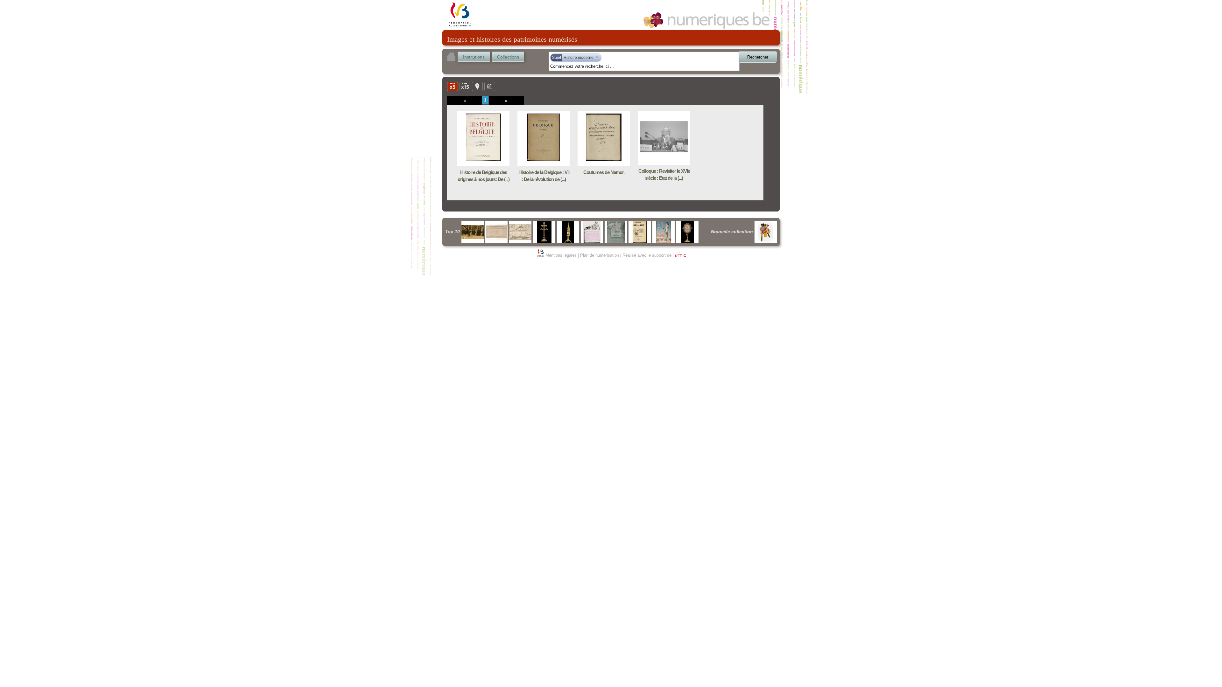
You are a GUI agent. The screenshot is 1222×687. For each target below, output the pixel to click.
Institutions (474, 56)
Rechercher (757, 57)
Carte (477, 86)
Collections (508, 56)
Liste (465, 86)
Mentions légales (561, 255)
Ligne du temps (490, 86)
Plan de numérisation (599, 255)
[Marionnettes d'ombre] (766, 232)
